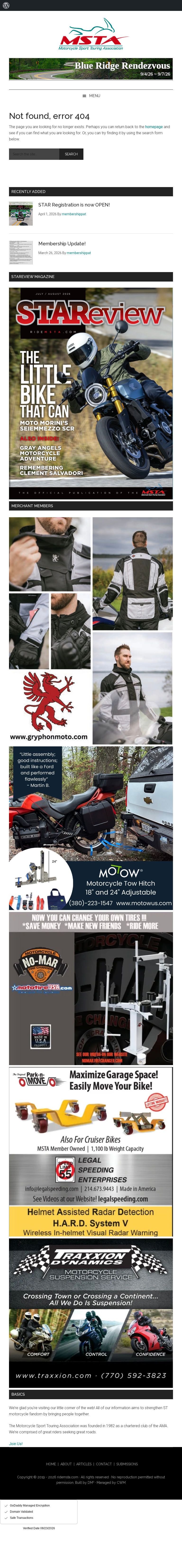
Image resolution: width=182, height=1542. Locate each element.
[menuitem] (6, 5)
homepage (154, 127)
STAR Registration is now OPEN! (74, 205)
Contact (104, 1464)
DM (91, 1482)
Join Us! (16, 1444)
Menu (94, 96)
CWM (121, 1482)
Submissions (127, 1464)
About (66, 1464)
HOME (51, 1464)
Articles (83, 1464)
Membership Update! (62, 244)
